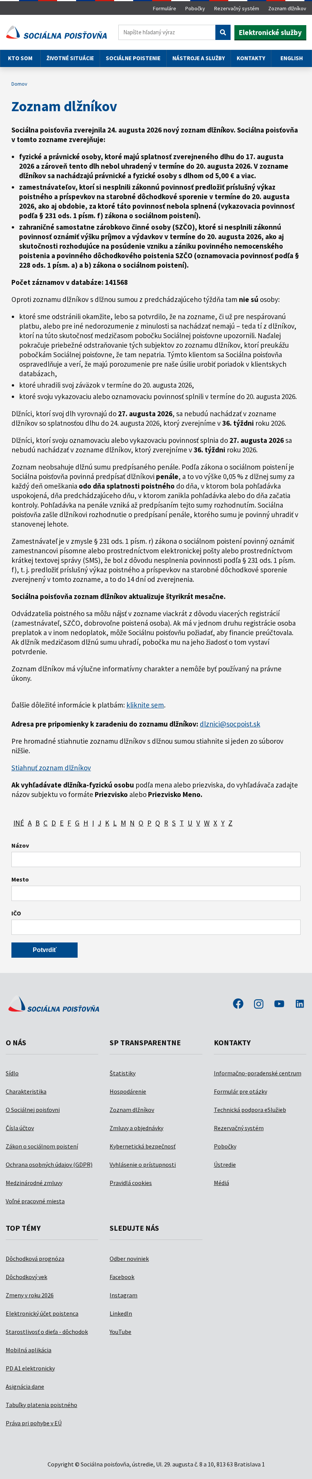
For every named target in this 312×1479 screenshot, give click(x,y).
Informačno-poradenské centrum (257, 1073)
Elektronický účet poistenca (42, 1313)
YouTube (120, 1331)
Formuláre (164, 8)
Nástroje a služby (198, 58)
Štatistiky (122, 1073)
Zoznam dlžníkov (287, 8)
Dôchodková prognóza (35, 1258)
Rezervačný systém (236, 8)
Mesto (20, 879)
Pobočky (195, 8)
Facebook (122, 1277)
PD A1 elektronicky (30, 1368)
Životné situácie (70, 58)
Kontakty (251, 58)
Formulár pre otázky (240, 1091)
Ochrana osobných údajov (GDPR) (49, 1164)
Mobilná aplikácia (28, 1350)
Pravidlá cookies (131, 1183)
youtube (279, 1004)
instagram (258, 1004)
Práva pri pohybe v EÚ (34, 1423)
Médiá (221, 1183)
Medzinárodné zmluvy (34, 1183)
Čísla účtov (20, 1128)
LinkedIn (121, 1313)
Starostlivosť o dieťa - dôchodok (47, 1331)
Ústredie (225, 1164)
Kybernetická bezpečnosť (142, 1146)
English (291, 58)
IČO (16, 913)
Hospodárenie (128, 1091)
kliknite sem (145, 704)
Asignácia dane (25, 1386)
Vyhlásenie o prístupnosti (143, 1164)
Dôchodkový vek (26, 1277)
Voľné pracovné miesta (35, 1201)
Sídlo (12, 1073)
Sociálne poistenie (133, 58)
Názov (20, 845)
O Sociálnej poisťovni (33, 1109)
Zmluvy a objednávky (136, 1128)
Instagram (123, 1295)
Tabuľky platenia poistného (41, 1405)
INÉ (18, 822)
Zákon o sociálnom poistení (42, 1146)
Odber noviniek (129, 1258)
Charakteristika (26, 1091)
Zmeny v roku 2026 (30, 1295)
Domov (19, 83)
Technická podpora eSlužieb (250, 1109)
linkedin (299, 1004)
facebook (238, 1004)
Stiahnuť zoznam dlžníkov (51, 767)
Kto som (20, 58)
